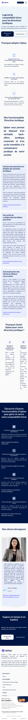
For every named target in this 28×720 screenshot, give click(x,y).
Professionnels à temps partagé (10, 682)
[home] (4, 2)
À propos (4, 695)
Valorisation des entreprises (9, 689)
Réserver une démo (20, 2)
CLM (3, 687)
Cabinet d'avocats (6, 684)
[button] (26, 2)
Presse (4, 676)
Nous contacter (20, 34)
